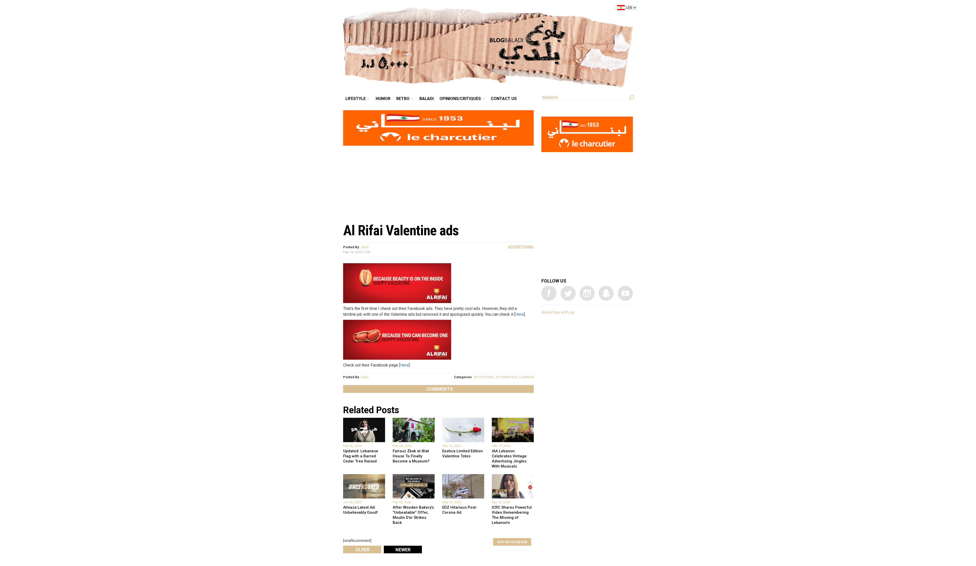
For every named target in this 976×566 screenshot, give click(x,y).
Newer (402, 549)
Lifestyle (398, 9)
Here (519, 314)
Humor (422, 9)
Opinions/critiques (486, 9)
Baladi (458, 9)
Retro (438, 9)
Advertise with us (557, 312)
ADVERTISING (484, 377)
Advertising (521, 247)
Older (362, 549)
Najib (365, 247)
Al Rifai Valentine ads (401, 230)
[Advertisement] (438, 181)
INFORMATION (506, 377)
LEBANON (526, 377)
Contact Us (524, 9)
